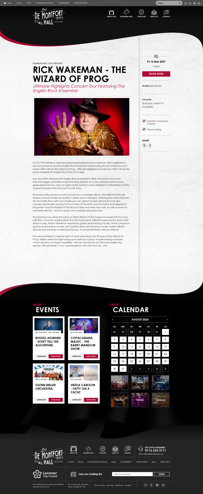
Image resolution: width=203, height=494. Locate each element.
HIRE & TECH (165, 462)
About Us (154, 16)
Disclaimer (119, 485)
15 (165, 346)
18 (131, 353)
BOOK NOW (156, 73)
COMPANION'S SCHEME (97, 462)
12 (140, 346)
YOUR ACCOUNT (80, 3)
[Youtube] (194, 3)
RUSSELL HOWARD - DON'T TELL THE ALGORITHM (48, 341)
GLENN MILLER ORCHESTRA (45, 386)
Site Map (110, 485)
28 (131, 331)
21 (157, 353)
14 (157, 346)
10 (123, 346)
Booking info (126, 16)
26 (114, 331)
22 (165, 353)
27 (123, 331)
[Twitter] (185, 3)
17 (123, 353)
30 (148, 331)
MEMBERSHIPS (63, 3)
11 (131, 346)
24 (123, 361)
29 (140, 331)
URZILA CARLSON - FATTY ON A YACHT (83, 388)
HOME (80, 462)
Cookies (128, 485)
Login (9, 3)
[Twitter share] (144, 145)
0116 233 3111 (155, 450)
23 (114, 361)
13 (148, 346)
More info (41, 356)
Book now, (147, 103)
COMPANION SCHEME (44, 3)
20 (148, 353)
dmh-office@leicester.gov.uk (151, 454)
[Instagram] (199, 3)
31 (157, 331)
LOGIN (71, 462)
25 (131, 361)
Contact (166, 16)
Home (19, 3)
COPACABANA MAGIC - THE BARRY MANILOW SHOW (83, 343)
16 (114, 353)
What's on (111, 16)
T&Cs (154, 462)
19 (140, 353)
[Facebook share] (150, 145)
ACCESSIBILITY (126, 462)
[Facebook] (190, 3)
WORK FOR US (142, 462)
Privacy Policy (99, 485)
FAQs (29, 3)
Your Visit (141, 16)
